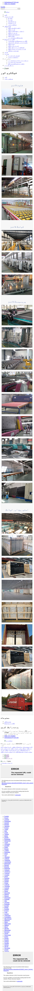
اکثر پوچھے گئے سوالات (16, 63)
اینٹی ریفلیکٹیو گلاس (16, 31)
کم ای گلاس (11, 29)
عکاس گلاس (11, 36)
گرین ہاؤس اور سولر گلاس (17, 49)
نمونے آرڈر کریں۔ (14, 62)
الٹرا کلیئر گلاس (14, 28)
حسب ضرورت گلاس (13, 50)
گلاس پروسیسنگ (9, 39)
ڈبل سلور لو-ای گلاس (8, 752)
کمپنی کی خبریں (14, 55)
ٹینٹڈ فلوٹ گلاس (14, 34)
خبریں (6, 54)
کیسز (6, 52)
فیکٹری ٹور (12, 24)
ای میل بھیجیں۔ (6, 763)
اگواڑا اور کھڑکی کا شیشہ (18, 42)
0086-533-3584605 (9, 4)
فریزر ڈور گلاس (13, 46)
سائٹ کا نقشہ (17, 747)
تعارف (10, 18)
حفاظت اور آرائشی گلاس (16, 47)
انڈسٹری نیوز (13, 57)
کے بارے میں (8, 16)
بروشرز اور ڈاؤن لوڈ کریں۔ (18, 60)
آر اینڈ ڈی (12, 23)
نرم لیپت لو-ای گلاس (12, 750)
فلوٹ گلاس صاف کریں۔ (15, 37)
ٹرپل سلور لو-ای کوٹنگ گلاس (16, 751)
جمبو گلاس (11, 44)
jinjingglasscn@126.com (11, 2)
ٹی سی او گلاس (12, 33)
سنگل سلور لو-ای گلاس (18, 748)
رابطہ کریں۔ (9, 65)
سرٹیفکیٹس (12, 21)
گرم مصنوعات (27, 747)
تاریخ (10, 20)
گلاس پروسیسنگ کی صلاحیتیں (17, 41)
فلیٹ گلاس (7, 26)
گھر (5, 15)
